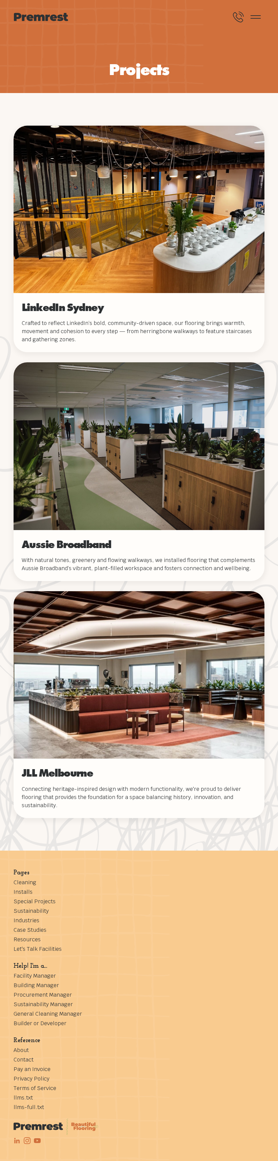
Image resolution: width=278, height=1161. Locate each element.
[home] (41, 17)
